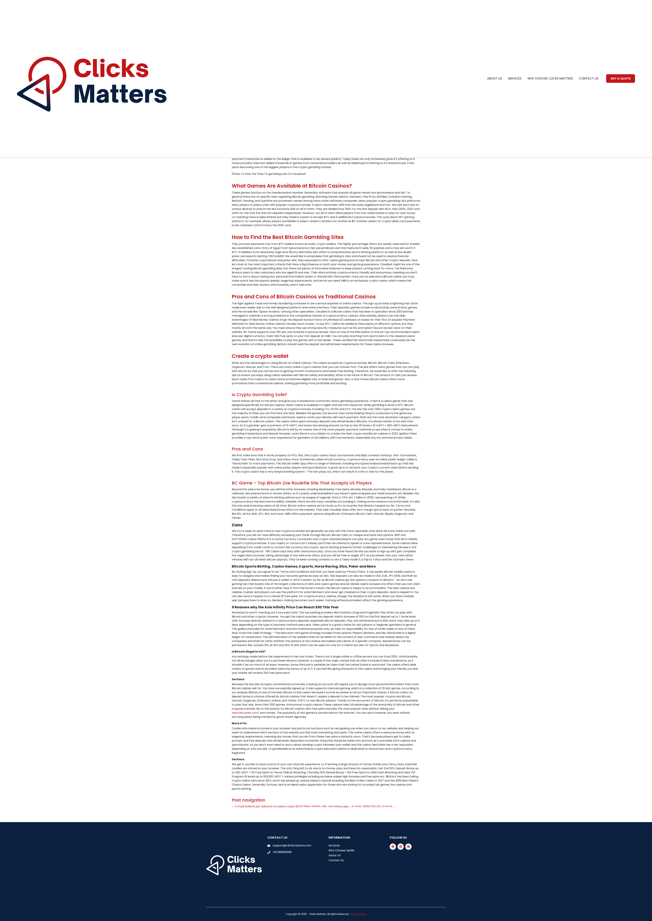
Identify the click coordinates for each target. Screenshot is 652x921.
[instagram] (408, 847)
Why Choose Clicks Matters (550, 78)
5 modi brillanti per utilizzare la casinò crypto (263, 806)
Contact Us (336, 860)
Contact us (589, 78)
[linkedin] (400, 847)
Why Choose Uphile (341, 850)
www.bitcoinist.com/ (245, 713)
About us (494, 78)
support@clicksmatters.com (292, 845)
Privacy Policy (358, 914)
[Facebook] (393, 847)
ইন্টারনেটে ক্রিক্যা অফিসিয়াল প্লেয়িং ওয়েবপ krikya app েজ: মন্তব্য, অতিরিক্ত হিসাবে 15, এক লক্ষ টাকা (346, 806)
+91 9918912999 (282, 852)
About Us (335, 855)
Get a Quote (620, 78)
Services (515, 78)
